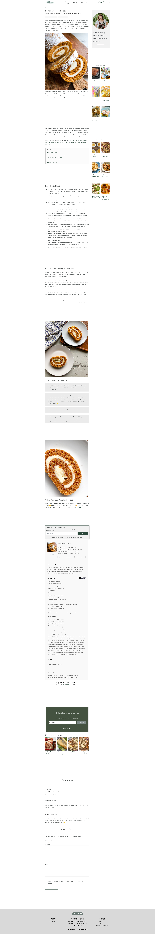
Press (81, 2)
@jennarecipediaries (75, 507)
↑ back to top (77, 913)
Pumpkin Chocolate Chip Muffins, (78, 140)
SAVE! (83, 533)
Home (46, 7)
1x (79, 577)
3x (84, 577)
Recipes (75, 2)
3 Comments (79, 13)
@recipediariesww (66, 684)
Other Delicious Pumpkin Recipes (56, 160)
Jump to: (50, 149)
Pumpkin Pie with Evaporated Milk (54, 142)
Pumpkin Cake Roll (52, 162)
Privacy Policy (54, 921)
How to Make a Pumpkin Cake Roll (56, 155)
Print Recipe (63, 17)
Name (47, 864)
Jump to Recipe (51, 17)
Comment (48, 844)
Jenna (63, 547)
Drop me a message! (101, 925)
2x (82, 577)
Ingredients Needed (52, 152)
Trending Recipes (67, 2)
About (86, 2)
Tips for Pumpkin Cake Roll (54, 157)
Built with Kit (67, 729)
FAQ (101, 923)
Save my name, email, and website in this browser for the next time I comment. (65, 882)
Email (47, 872)
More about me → (101, 44)
